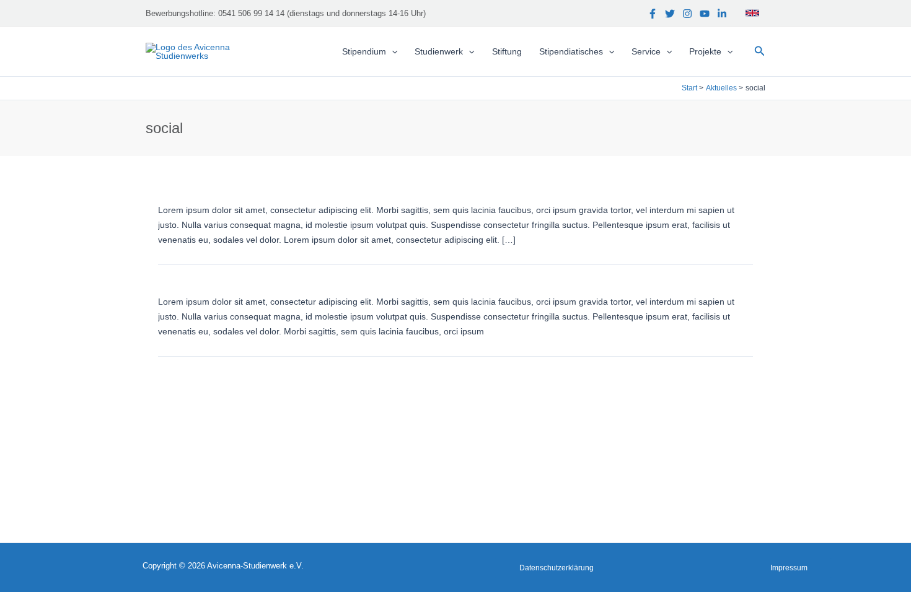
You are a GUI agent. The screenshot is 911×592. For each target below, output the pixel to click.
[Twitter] (670, 14)
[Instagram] (687, 14)
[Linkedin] (722, 14)
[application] (391, 51)
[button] (759, 51)
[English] (752, 13)
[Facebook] (653, 14)
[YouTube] (705, 14)
